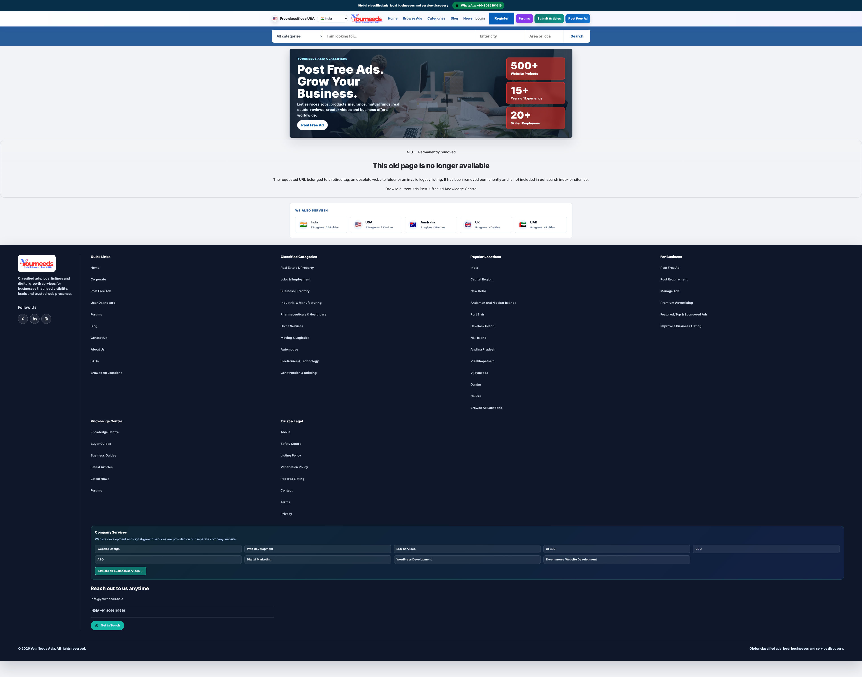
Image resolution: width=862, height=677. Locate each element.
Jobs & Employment (295, 279)
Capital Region (482, 279)
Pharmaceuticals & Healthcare (303, 314)
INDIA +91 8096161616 (108, 610)
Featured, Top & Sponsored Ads (684, 314)
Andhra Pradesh (483, 349)
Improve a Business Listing (680, 326)
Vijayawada (479, 373)
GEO (698, 548)
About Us (98, 349)
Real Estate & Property (297, 267)
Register (502, 18)
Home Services (292, 326)
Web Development (260, 548)
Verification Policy (294, 467)
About (285, 432)
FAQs (95, 361)
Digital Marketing (259, 559)
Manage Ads (669, 291)
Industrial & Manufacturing (301, 302)
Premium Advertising (676, 302)
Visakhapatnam (483, 361)
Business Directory (295, 291)
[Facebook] (23, 319)
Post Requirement (674, 279)
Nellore (476, 396)
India (474, 267)
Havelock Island (483, 326)
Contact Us (99, 338)
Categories (436, 18)
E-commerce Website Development (571, 559)
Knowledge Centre (460, 189)
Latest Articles (102, 467)
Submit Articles (549, 18)
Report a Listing (292, 479)
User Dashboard (103, 302)
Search (577, 36)
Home (393, 18)
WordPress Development (414, 559)
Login (480, 18)
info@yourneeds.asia (107, 599)
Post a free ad (432, 189)
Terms (285, 502)
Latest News (100, 479)
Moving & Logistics (295, 338)
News (468, 18)
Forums (524, 18)
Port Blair (477, 314)
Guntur (476, 384)
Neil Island (478, 338)
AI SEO (551, 548)
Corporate (98, 279)
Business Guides (103, 455)
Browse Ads (412, 18)
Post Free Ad (577, 18)
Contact (286, 490)
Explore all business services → (120, 570)
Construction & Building (299, 373)
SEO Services (406, 548)
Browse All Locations (106, 373)
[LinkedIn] (35, 319)
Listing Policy (291, 455)
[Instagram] (46, 319)
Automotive (289, 349)
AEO (100, 559)
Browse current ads (402, 189)
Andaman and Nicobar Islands (493, 302)
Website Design (108, 548)
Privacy (286, 514)
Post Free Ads (101, 291)
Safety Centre (291, 443)
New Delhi (478, 291)
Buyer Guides (101, 443)
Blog (454, 18)
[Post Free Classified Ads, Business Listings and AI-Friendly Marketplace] (367, 18)
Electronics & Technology (300, 361)
